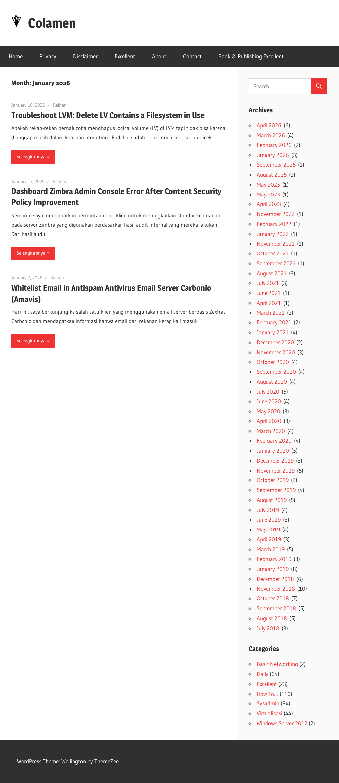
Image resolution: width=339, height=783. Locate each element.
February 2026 (274, 144)
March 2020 (271, 430)
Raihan (60, 105)
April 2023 (269, 203)
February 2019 (274, 558)
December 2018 (275, 578)
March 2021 (271, 312)
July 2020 (268, 391)
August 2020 (272, 381)
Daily (262, 673)
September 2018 (276, 608)
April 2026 (269, 125)
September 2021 (276, 263)
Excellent (125, 56)
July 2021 (268, 282)
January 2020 (273, 450)
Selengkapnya (31, 156)
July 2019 (268, 509)
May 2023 (268, 194)
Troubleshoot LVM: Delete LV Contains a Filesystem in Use (108, 115)
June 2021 (269, 292)
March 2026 (271, 135)
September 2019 (276, 489)
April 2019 (269, 539)
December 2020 (275, 342)
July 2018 (268, 628)
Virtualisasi (269, 713)
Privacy (47, 56)
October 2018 (273, 598)
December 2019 (275, 460)
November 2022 (276, 213)
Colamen (52, 23)
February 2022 (274, 223)
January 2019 (273, 568)
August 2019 (272, 499)
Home (16, 56)
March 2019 (271, 549)
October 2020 (273, 361)
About (159, 56)
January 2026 (273, 154)
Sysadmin (268, 703)
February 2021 (274, 322)
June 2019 (269, 519)
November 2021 (276, 243)
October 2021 (273, 253)
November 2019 (276, 470)
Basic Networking (277, 663)
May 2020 (268, 411)
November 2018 (276, 588)
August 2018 (272, 618)
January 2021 (273, 332)
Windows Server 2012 (282, 723)
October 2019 (273, 479)
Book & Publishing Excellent (251, 56)
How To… (267, 693)
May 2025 (268, 184)
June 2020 (269, 401)
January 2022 (273, 233)
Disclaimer (85, 56)
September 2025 (276, 164)
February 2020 (274, 440)
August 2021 (272, 273)
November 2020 (276, 352)
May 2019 (268, 529)
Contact (192, 56)
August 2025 (272, 174)
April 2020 (269, 421)
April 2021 (269, 302)
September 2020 (276, 371)
